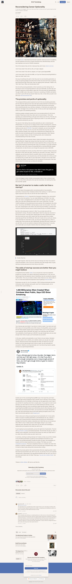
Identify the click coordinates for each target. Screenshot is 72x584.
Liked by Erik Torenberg (22, 505)
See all (17, 558)
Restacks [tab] (23, 493)
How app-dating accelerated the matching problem (25, 536)
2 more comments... (19, 526)
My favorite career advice (20, 544)
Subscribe (63, 2)
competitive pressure (21, 443)
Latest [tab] (20, 532)
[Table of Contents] (1, 292)
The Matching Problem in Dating (24, 535)
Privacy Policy (44, 572)
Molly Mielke (24, 462)
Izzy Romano (20, 503)
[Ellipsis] (56, 504)
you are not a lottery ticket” (46, 455)
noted (31, 272)
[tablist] (20, 493)
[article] (36, 537)
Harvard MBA (48, 279)
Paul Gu (27, 196)
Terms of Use (41, 570)
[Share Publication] (58, 2)
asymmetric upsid (22, 430)
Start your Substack (33, 578)
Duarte (19, 513)
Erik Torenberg (18, 12)
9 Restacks (28, 481)
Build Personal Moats (21, 543)
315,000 (29, 128)
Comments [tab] (18, 493)
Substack (30, 581)
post (22, 59)
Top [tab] (16, 532)
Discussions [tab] (24, 532)
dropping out (36, 413)
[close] (47, 553)
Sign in (68, 2)
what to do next (49, 66)
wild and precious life (25, 95)
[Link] (14, 99)
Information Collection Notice (36, 572)
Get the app (41, 578)
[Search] (56, 2)
